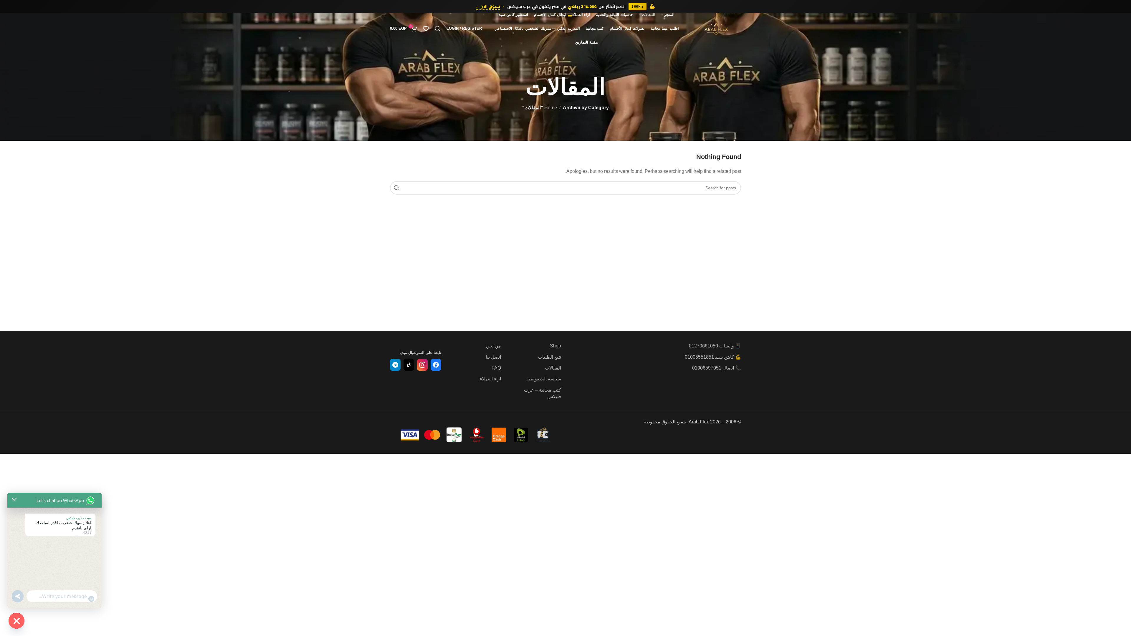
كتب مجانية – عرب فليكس (542, 393)
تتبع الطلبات (549, 357)
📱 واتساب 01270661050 (715, 345)
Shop (555, 345)
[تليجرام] (395, 365)
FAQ (496, 367)
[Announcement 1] (570, 15)
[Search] (438, 28)
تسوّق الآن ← (488, 6)
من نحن (493, 345)
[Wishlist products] (426, 28)
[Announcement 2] (565, 15)
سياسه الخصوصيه (543, 378)
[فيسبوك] (436, 365)
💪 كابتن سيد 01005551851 (713, 357)
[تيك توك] (409, 365)
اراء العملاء (490, 378)
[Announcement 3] (562, 15)
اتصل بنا (493, 357)
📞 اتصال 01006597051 (716, 367)
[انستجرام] (422, 365)
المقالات (553, 367)
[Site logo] (716, 28)
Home (550, 107)
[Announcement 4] (559, 15)
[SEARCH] (397, 188)
